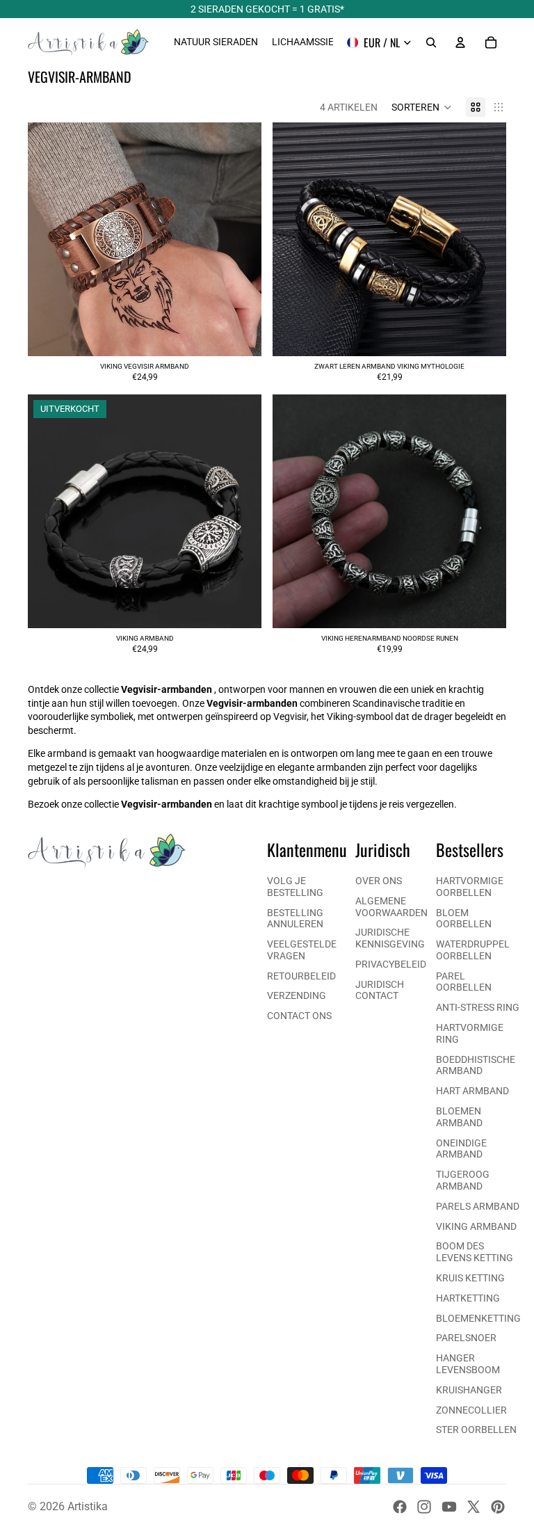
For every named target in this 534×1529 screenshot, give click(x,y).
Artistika (87, 1506)
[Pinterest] (498, 1506)
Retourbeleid (301, 976)
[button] (421, 107)
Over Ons (378, 880)
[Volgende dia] (240, 239)
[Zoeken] (431, 42)
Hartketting (468, 1298)
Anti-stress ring (477, 1007)
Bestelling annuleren (295, 918)
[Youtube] (449, 1506)
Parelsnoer (466, 1337)
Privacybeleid (390, 964)
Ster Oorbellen (476, 1429)
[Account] (460, 42)
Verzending (296, 995)
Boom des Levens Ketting (474, 1251)
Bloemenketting (478, 1318)
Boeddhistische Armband (475, 1065)
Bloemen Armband (459, 1116)
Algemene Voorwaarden (391, 906)
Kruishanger (469, 1389)
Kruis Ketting (470, 1277)
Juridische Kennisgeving (390, 938)
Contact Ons (299, 1015)
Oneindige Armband (461, 1148)
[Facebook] (399, 1506)
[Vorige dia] (49, 239)
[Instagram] (424, 1506)
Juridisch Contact (379, 990)
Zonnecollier (471, 1410)
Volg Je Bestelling (295, 886)
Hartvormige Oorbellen (469, 886)
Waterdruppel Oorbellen (473, 949)
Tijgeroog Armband (463, 1180)
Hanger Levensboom (468, 1363)
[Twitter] (473, 1506)
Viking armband (476, 1226)
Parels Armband (477, 1206)
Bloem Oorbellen (464, 918)
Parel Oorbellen (464, 981)
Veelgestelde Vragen (302, 949)
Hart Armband (472, 1090)
